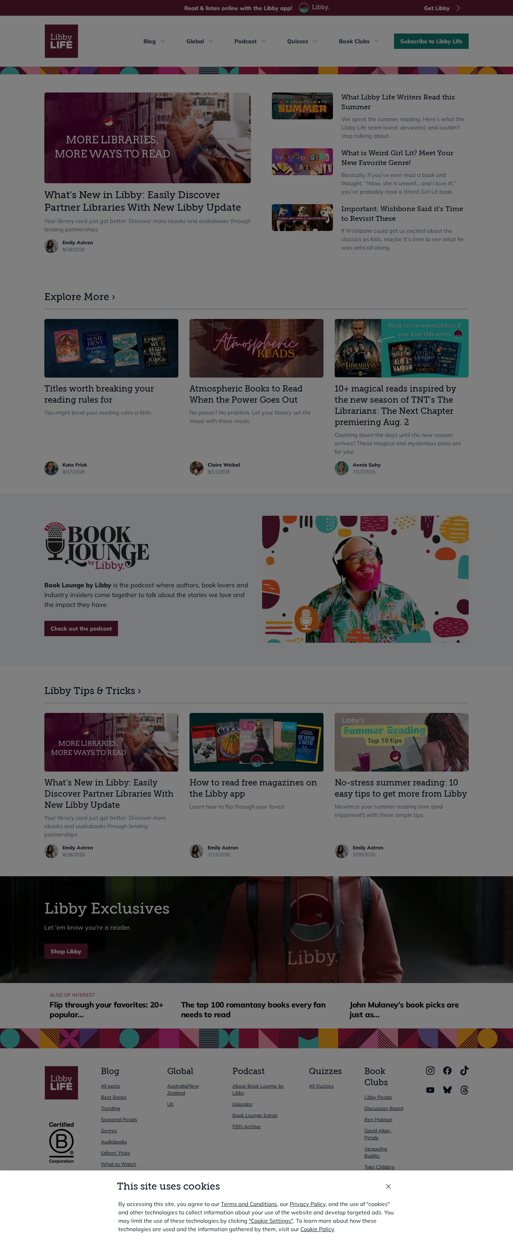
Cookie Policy (317, 1229)
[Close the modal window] (388, 1186)
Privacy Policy (308, 1203)
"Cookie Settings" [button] (271, 1220)
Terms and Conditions (249, 1203)
